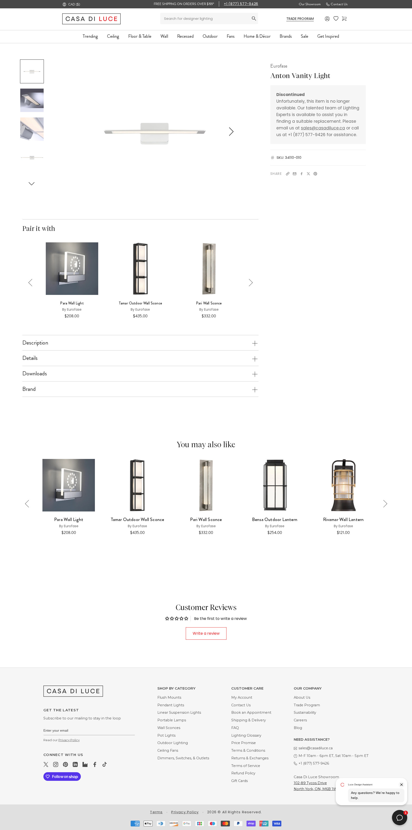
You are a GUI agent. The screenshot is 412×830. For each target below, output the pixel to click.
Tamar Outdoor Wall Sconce (140, 303)
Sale (304, 36)
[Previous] (32, 282)
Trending (90, 36)
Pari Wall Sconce (209, 303)
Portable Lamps (171, 720)
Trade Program (307, 705)
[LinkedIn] (75, 764)
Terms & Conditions (248, 750)
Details (30, 358)
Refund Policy (243, 773)
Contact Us (339, 4)
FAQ (235, 728)
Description (35, 343)
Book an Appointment (251, 712)
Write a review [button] (206, 633)
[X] (308, 174)
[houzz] (85, 764)
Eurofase (278, 65)
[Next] (249, 282)
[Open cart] (344, 18)
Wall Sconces (168, 728)
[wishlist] (336, 18)
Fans (231, 36)
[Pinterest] (315, 174)
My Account (241, 697)
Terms (156, 811)
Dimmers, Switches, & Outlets (183, 758)
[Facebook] (301, 174)
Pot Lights (166, 735)
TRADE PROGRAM (300, 18)
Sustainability (305, 712)
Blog (298, 728)
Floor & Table (139, 36)
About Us (302, 697)
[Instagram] (55, 764)
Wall (164, 36)
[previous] (78, 131)
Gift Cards (239, 781)
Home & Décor (257, 36)
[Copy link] (287, 174)
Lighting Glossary (246, 735)
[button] (31, 183)
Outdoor (210, 36)
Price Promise (243, 743)
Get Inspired (328, 36)
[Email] (294, 174)
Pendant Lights (170, 705)
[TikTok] (104, 764)
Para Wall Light (71, 303)
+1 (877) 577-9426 (241, 3)
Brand (29, 389)
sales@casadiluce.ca (323, 128)
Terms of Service (245, 766)
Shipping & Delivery (248, 720)
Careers (300, 720)
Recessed (185, 36)
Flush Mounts (169, 697)
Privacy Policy (69, 740)
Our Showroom (310, 4)
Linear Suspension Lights (179, 712)
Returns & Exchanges (249, 758)
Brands (286, 36)
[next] (230, 131)
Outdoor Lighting (172, 743)
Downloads (34, 373)
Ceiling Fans (167, 750)
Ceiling (113, 36)
